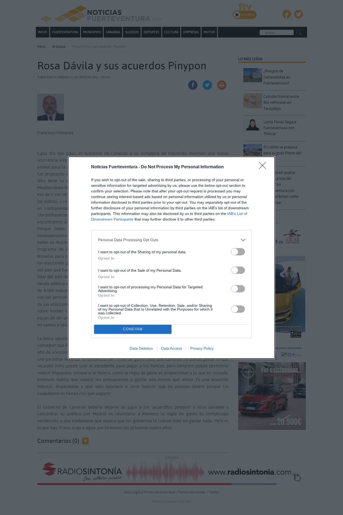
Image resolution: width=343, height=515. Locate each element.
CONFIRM (133, 329)
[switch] (238, 251)
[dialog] (171, 258)
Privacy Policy (202, 348)
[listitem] (171, 240)
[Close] (264, 167)
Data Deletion (141, 348)
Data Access (171, 348)
